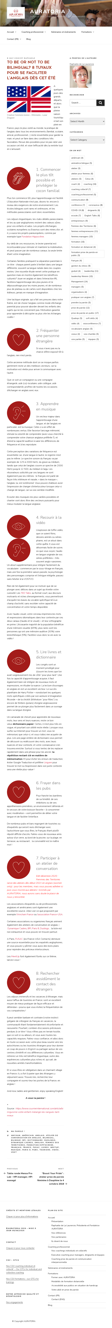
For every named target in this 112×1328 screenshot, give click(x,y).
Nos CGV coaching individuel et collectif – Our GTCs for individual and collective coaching (24, 1269)
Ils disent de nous (59, 1241)
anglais (40, 1135)
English (39, 1142)
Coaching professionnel (32, 32)
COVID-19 (77, 210)
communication (79, 199)
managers (77, 286)
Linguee (48, 762)
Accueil (10, 32)
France (27, 1147)
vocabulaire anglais (81, 328)
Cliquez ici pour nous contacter (20, 1248)
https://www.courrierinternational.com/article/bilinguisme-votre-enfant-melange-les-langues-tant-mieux (35, 1112)
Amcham (16, 1135)
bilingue (16, 1140)
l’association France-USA (50, 914)
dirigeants (94, 210)
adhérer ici (58, 886)
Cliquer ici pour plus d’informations (22, 1216)
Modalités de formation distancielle (67, 1281)
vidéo (55, 1150)
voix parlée (78, 339)
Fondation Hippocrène (33, 236)
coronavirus (96, 205)
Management (79, 281)
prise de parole (80, 307)
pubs (35, 1150)
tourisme (45, 1150)
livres (45, 1147)
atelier (75, 168)
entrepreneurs (79, 220)
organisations (79, 292)
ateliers (76, 178)
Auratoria (47, 11)
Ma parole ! (18, 1131)
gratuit (75, 271)
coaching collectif (81, 189)
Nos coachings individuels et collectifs (69, 1250)
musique (16, 1150)
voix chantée (91, 334)
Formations (87, 32)
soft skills (92, 318)
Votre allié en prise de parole (65, 1289)
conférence (78, 205)
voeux (75, 334)
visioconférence (92, 323)
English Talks (92, 215)
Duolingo (44, 928)
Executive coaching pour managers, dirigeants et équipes (77, 1255)
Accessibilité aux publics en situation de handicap (74, 1285)
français (16, 1147)
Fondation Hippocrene (40, 1145)
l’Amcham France (25, 914)
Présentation (57, 1221)
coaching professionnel (83, 194)
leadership (91, 271)
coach (75, 184)
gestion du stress (80, 265)
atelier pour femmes (82, 173)
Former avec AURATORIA (63, 1277)
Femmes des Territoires (83, 226)
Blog (28, 39)
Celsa (89, 178)
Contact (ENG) (58, 1299)
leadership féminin (82, 276)
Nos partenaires (58, 1237)
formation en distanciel (83, 247)
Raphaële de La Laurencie (82, 64)
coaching (90, 184)
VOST (14, 1152)
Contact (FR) (13, 39)
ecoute (76, 215)
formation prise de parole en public (84, 254)
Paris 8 (35, 928)
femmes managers (82, 236)
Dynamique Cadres (17, 928)
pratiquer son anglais (82, 297)
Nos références (58, 1233)
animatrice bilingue (81, 163)
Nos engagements (14, 1302)
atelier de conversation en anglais (34, 1136)
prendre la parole (81, 302)
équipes (93, 339)
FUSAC (19, 939)
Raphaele (29, 58)
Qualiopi (76, 318)
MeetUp (15, 956)
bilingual (48, 1138)
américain (28, 1135)
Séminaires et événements (63, 32)
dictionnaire (35, 1140)
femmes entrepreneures (84, 231)
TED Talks (26, 593)
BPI (29, 928)
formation (77, 241)
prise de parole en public (85, 313)
